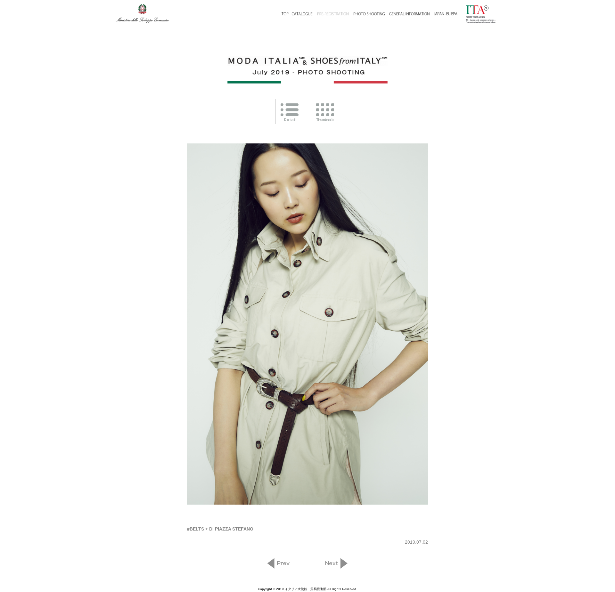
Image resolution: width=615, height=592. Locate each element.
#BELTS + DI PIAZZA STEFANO (220, 528)
